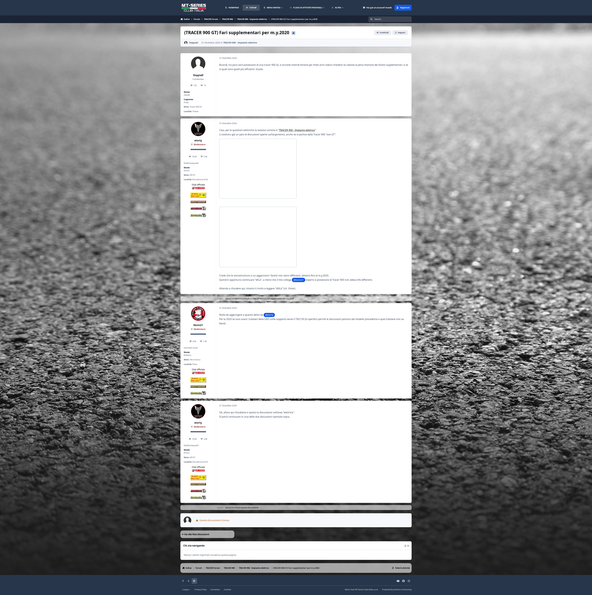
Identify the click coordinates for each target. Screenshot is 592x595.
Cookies (227, 589)
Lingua (185, 589)
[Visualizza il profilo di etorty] (198, 129)
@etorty (269, 314)
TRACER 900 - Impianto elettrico (240, 42)
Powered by (397, 589)
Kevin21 (198, 325)
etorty (198, 140)
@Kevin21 (299, 279)
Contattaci (215, 589)
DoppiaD (193, 42)
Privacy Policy (201, 589)
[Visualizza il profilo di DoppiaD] (185, 42)
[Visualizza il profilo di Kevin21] (198, 313)
